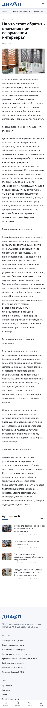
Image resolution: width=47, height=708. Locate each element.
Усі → (42, 518)
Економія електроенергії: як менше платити (26, 542)
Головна (5, 11)
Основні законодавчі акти (13, 645)
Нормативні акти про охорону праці (17, 654)
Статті (4, 694)
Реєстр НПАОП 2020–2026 (13, 667)
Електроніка (8, 19)
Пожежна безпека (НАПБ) (13, 672)
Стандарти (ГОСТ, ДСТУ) (12, 640)
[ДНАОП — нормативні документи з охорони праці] (11, 4)
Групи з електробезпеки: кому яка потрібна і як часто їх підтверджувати (29, 528)
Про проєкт (7, 685)
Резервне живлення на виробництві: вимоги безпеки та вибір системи (28, 557)
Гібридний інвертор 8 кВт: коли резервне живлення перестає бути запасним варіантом (28, 572)
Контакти (6, 690)
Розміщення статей (10, 699)
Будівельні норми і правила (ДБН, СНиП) (19, 658)
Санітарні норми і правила (13, 663)
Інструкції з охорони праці (13, 649)
